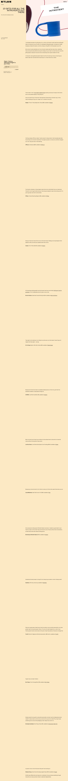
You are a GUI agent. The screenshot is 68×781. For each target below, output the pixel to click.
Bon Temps (47, 682)
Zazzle (57, 444)
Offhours (43, 144)
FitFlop (47, 195)
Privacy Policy (8, 72)
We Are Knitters (54, 295)
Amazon (43, 245)
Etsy (49, 492)
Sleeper (51, 102)
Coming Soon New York (52, 723)
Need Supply (50, 345)
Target (55, 771)
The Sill (56, 634)
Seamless (45, 582)
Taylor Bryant (5, 37)
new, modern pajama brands (39, 92)
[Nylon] (6, 2)
